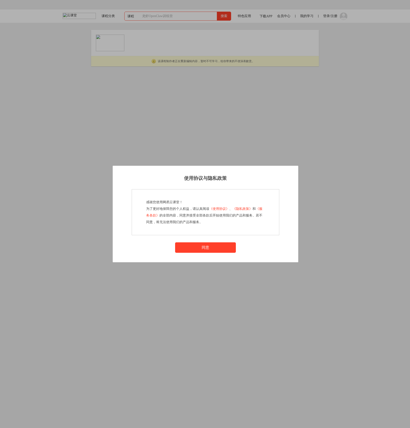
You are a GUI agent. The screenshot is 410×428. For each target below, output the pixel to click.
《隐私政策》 (242, 209)
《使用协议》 (219, 209)
